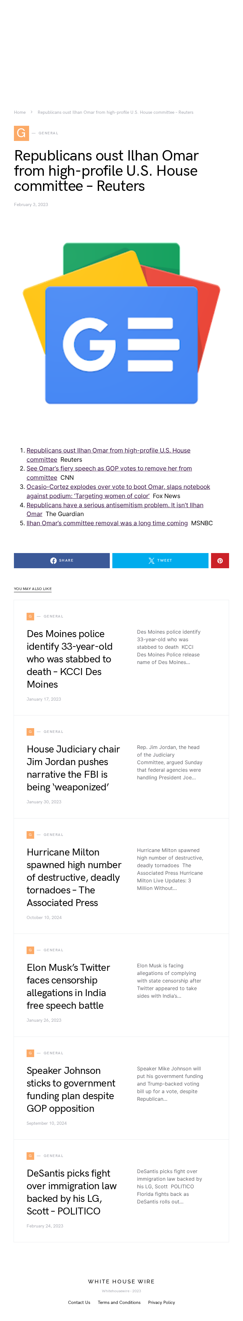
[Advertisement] (121, 44)
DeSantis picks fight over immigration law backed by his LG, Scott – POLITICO (71, 1192)
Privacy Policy (161, 1302)
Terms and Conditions (119, 1302)
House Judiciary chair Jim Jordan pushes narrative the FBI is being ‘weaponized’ (73, 768)
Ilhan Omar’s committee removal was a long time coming (107, 523)
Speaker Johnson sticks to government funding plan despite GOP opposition (71, 1090)
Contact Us (79, 1302)
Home (20, 112)
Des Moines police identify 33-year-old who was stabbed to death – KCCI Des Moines (70, 659)
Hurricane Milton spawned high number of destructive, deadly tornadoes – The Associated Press (74, 877)
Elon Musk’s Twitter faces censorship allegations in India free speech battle (68, 987)
